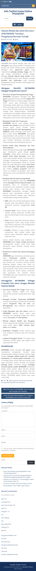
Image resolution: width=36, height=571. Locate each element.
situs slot (3, 538)
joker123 (3, 508)
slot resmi (4, 548)
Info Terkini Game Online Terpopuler (18, 12)
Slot (4, 380)
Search (3, 460)
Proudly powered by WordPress (12, 567)
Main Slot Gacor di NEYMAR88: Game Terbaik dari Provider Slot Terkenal (18, 390)
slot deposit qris (5, 502)
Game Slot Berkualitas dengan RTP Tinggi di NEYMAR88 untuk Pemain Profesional (18, 396)
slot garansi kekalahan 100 (8, 535)
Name (3, 430)
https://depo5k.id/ (6, 524)
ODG (10, 1)
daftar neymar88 (13, 380)
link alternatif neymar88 (25, 380)
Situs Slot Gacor (5, 542)
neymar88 (4, 63)
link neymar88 (5, 382)
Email (3, 436)
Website (3, 442)
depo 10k (4, 499)
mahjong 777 (5, 527)
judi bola (3, 530)
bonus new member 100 (8, 505)
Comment (4, 411)
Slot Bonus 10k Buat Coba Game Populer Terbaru (17, 483)
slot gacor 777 (5, 511)
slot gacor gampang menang (9, 545)
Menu (20, 25)
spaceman (4, 551)
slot (2, 514)
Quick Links (5, 5)
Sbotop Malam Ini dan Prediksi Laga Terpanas (16, 485)
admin (16, 39)
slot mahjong (5, 518)
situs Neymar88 (20, 382)
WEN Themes (18, 569)
